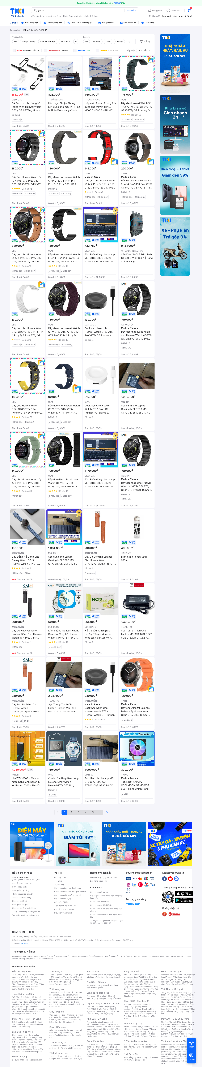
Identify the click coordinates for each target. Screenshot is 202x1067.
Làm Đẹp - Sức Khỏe (22, 1032)
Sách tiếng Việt (130, 1057)
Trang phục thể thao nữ (171, 992)
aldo (107, 956)
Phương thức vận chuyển (22, 894)
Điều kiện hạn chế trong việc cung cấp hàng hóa (106, 897)
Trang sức (91, 996)
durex (71, 956)
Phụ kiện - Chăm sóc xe (134, 1044)
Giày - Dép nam (57, 1027)
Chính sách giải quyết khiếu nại (67, 895)
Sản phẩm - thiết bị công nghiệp (141, 990)
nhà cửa (78, 16)
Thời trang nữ (56, 971)
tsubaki (50, 959)
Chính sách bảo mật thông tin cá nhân (70, 891)
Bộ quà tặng (99, 1056)
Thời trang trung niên (63, 984)
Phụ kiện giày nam (62, 1035)
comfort (181, 956)
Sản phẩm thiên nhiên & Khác (27, 1043)
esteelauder (30, 956)
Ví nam (52, 1056)
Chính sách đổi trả (19, 901)
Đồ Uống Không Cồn (102, 1054)
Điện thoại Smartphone (22, 1022)
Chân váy (67, 979)
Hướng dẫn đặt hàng (20, 890)
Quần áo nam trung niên (65, 1004)
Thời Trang (146, 975)
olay (167, 956)
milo (92, 956)
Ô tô (138, 1047)
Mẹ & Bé (140, 984)
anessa (153, 956)
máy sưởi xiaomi (180, 1054)
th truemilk (41, 956)
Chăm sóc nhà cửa (28, 1014)
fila (44, 959)
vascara (15, 956)
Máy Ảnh (183, 1036)
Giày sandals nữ (64, 1017)
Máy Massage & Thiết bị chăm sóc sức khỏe (29, 1041)
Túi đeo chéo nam (64, 1056)
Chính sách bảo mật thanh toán (67, 888)
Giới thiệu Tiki (60, 877)
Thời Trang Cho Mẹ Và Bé (23, 975)
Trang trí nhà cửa (94, 1022)
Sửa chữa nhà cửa (99, 1024)
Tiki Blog (58, 881)
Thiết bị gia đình (35, 1060)
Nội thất (99, 1027)
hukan (32, 959)
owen (57, 956)
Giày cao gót (54, 1015)
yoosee (160, 956)
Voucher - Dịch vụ (133, 1023)
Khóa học (146, 1027)
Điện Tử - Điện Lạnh (171, 971)
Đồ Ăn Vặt (96, 1051)
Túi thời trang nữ (57, 1042)
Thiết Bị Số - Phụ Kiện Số (136, 1001)
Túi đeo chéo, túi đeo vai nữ (61, 1046)
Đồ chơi (38, 975)
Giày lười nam (55, 1030)
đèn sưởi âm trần (173, 1061)
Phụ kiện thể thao (178, 997)
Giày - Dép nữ (56, 1011)
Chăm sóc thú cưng (95, 1044)
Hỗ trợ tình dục (33, 1049)
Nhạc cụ (106, 1034)
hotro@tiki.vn (34, 912)
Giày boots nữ (59, 1020)
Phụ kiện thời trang (96, 982)
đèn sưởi (174, 1044)
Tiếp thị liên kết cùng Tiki (65, 906)
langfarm (25, 959)
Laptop (110, 1014)
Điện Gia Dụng (19, 1056)
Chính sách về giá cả (99, 892)
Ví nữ (77, 1046)
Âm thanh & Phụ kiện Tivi (171, 975)
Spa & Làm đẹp (142, 1029)
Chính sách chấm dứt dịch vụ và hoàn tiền (106, 915)
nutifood (121, 956)
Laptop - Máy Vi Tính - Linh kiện (103, 1003)
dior (22, 956)
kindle (129, 956)
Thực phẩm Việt (34, 999)
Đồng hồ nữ (101, 996)
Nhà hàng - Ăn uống (138, 1031)
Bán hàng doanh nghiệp (64, 909)
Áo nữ (51, 975)
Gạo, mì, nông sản (26, 1004)
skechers (99, 956)
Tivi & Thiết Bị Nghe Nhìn (139, 992)
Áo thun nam (54, 992)
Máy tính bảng (24, 1027)
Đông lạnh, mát (30, 1002)
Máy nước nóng (177, 982)
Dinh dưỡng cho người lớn (27, 984)
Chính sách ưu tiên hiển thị (101, 905)
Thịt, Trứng (25, 997)
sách (86, 16)
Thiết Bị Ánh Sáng (177, 1024)
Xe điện (149, 1044)
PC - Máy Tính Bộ (98, 1014)
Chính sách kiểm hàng (21, 897)
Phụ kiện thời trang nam (102, 986)
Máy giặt (169, 979)
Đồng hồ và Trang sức (98, 993)
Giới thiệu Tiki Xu (61, 902)
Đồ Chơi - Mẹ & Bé (21, 971)
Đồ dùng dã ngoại (178, 995)
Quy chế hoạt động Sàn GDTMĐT (104, 877)
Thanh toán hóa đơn (132, 1027)
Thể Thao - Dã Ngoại (172, 989)
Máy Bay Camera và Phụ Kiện (177, 1035)
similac (174, 956)
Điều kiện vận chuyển (63, 913)
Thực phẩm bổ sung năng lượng (178, 1010)
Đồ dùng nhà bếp (19, 1060)
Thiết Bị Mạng (101, 1011)
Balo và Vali (93, 971)
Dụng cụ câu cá (173, 1002)
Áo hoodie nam (61, 997)
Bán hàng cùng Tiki (98, 881)
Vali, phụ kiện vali (113, 977)
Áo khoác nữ (69, 977)
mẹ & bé (58, 16)
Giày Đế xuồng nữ (66, 1022)
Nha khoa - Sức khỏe (140, 1034)
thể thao (94, 16)
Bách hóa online (137, 986)
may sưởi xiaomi (174, 1051)
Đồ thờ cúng (96, 1034)
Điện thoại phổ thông (26, 1024)
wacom (145, 956)
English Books (138, 1060)
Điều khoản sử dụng (62, 899)
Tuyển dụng (59, 884)
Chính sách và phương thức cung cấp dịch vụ (106, 910)
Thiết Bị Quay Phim (176, 1034)
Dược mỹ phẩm (35, 1051)
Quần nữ (67, 975)
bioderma (79, 956)
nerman (137, 956)
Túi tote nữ (65, 1048)
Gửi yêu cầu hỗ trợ (19, 887)
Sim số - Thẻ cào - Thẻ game (145, 1036)
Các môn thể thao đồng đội (178, 1004)
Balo (89, 975)
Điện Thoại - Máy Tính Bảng (26, 1019)
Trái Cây (15, 997)
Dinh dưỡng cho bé (25, 982)
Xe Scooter (147, 1047)
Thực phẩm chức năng (26, 1037)
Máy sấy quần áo (174, 984)
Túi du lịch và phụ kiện (101, 975)
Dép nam (63, 1033)
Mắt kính (110, 985)
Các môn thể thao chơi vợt (177, 1005)
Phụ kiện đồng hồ (99, 998)
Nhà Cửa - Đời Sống (97, 1019)
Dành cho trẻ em (25, 1009)
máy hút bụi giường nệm (177, 1055)
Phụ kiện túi (76, 1048)
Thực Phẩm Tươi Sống (23, 994)
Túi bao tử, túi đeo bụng (72, 1059)
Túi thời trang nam (58, 1053)
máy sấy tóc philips (179, 1047)
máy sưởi (165, 1044)
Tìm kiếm (131, 10)
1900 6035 (24, 944)
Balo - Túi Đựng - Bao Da (177, 1029)
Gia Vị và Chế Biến (99, 1049)
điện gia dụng (38, 16)
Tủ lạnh (169, 977)
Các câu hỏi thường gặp (22, 883)
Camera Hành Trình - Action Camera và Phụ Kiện (177, 1026)
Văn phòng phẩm (145, 1057)
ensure (64, 956)
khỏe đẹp (68, 16)
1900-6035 (24, 877)
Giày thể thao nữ (182, 1009)
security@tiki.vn (33, 915)
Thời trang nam (57, 989)
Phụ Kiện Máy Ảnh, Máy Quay (173, 1022)
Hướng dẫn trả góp (20, 904)
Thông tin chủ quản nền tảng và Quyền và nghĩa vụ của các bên (106, 921)
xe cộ (49, 16)
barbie (51, 956)
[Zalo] (176, 878)
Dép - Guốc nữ (68, 1015)
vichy (39, 959)
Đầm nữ (59, 975)
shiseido (16, 959)
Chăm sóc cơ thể (25, 1040)
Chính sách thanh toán (99, 901)
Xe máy (132, 1047)
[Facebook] (164, 878)
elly (86, 956)
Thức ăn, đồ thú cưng (26, 1011)
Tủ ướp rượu (188, 984)
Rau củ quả (21, 999)
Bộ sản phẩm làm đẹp (27, 1050)
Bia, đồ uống (21, 1007)
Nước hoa (22, 1049)
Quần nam (66, 992)
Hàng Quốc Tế (131, 971)
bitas (189, 956)
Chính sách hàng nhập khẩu (24, 908)
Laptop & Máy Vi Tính (144, 989)
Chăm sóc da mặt (19, 1035)
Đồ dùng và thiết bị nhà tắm (104, 1029)
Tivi (167, 982)
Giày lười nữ (71, 1020)
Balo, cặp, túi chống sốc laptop (104, 976)
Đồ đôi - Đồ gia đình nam (68, 999)
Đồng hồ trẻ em (114, 998)
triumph (113, 956)
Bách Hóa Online (95, 1041)
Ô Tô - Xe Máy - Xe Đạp (136, 1041)
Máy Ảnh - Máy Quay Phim (175, 1019)
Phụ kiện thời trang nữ (96, 985)
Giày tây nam (67, 1030)
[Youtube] (170, 878)
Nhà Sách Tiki (131, 1054)
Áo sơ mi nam (66, 995)
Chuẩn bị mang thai (25, 989)
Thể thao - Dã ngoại (136, 979)
